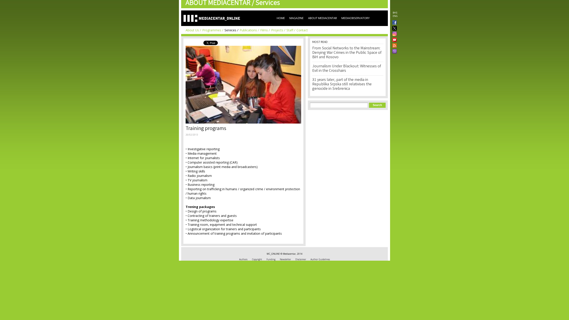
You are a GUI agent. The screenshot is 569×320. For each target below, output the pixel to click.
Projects (277, 30)
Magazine (296, 18)
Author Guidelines (320, 259)
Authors (243, 259)
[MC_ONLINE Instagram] (394, 34)
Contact (302, 30)
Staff (290, 30)
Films (264, 30)
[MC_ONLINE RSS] (394, 46)
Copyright (257, 259)
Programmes (211, 30)
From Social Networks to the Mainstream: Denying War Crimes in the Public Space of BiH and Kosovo (346, 53)
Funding (270, 259)
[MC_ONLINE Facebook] (394, 23)
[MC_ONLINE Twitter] (393, 28)
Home (281, 18)
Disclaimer (300, 259)
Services (230, 30)
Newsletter (285, 259)
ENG (395, 16)
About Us (192, 30)
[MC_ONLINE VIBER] (394, 52)
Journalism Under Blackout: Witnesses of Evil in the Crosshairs (346, 69)
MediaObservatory (355, 18)
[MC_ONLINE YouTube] (394, 40)
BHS (395, 12)
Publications (248, 30)
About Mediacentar (322, 18)
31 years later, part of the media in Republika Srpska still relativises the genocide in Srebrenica (342, 84)
